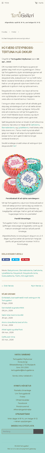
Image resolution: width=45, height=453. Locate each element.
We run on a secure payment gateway (21, 449)
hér (14, 146)
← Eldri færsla (8, 286)
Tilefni (17, 276)
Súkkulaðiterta (8, 276)
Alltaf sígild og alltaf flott (12, 329)
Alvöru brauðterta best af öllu (14, 322)
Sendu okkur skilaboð (22, 376)
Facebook (22, 403)
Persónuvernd (22, 406)
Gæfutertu (35, 125)
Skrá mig (38, 431)
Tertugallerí (24, 446)
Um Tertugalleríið (22, 393)
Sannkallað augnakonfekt (13, 308)
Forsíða (4, 32)
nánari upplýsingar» (23, 421)
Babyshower (13, 270)
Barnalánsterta (25, 270)
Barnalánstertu (8, 127)
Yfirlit (7, 3)
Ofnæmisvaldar (22, 400)
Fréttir (14, 32)
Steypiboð (17, 273)
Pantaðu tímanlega (22, 390)
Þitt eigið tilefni (27, 276)
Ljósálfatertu (23, 127)
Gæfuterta (37, 270)
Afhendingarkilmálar (22, 409)
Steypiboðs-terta (30, 273)
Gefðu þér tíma (8, 337)
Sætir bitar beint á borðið (12, 315)
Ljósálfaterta (7, 273)
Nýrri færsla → (37, 286)
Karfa (40, 3)
